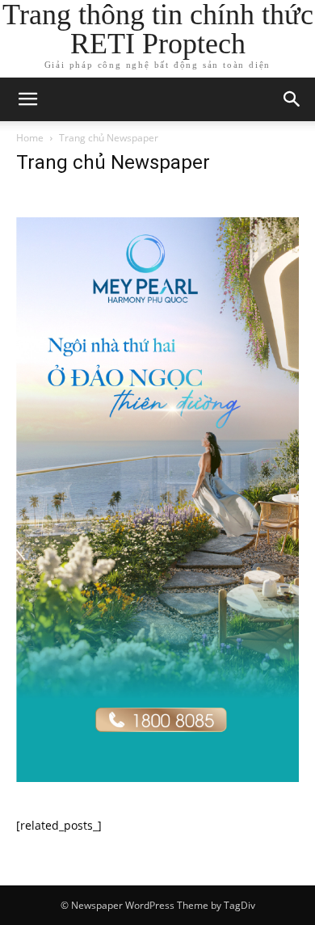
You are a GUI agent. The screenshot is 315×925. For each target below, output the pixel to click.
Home (30, 138)
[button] (27, 99)
